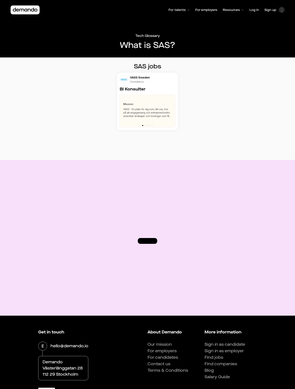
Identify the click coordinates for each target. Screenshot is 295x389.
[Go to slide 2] (145, 125)
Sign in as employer (224, 351)
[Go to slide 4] (149, 125)
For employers (206, 10)
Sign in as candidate (225, 344)
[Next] (174, 109)
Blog (209, 370)
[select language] (281, 10)
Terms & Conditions (168, 370)
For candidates (163, 357)
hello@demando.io (69, 346)
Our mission (160, 344)
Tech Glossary (147, 36)
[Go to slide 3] (147, 125)
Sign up (270, 10)
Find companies (221, 364)
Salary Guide (217, 377)
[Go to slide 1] (142, 125)
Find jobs (214, 357)
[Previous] (120, 109)
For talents (177, 10)
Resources (231, 10)
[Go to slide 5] (152, 125)
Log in (254, 10)
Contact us (159, 364)
